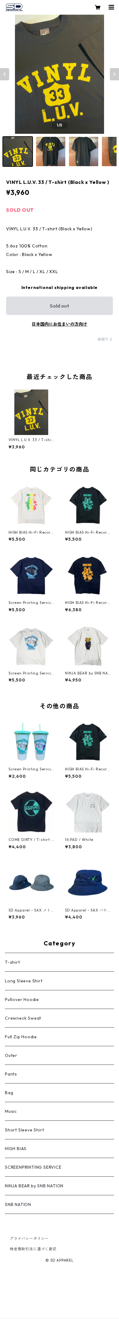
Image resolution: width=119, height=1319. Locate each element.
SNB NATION (18, 1204)
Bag (9, 1092)
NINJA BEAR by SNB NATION (34, 1186)
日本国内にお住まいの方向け (59, 324)
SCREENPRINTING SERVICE (33, 1167)
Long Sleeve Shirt (24, 981)
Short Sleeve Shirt (24, 1130)
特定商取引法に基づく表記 (33, 1249)
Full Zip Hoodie (21, 1036)
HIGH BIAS (16, 1148)
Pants (11, 1074)
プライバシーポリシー (29, 1238)
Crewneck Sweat (23, 1018)
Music (11, 1111)
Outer (11, 1055)
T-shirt (12, 962)
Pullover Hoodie (22, 999)
